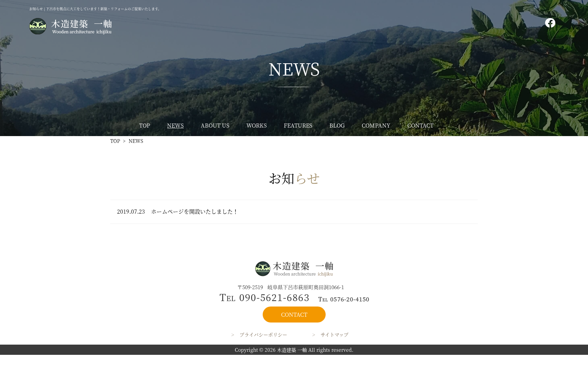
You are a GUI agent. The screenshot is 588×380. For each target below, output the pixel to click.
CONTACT (420, 125)
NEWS (175, 125)
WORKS (256, 125)
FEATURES (298, 125)
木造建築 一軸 (292, 349)
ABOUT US (215, 125)
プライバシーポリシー (263, 334)
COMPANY (376, 125)
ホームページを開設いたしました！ (194, 211)
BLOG (337, 125)
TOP (144, 125)
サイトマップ (334, 334)
